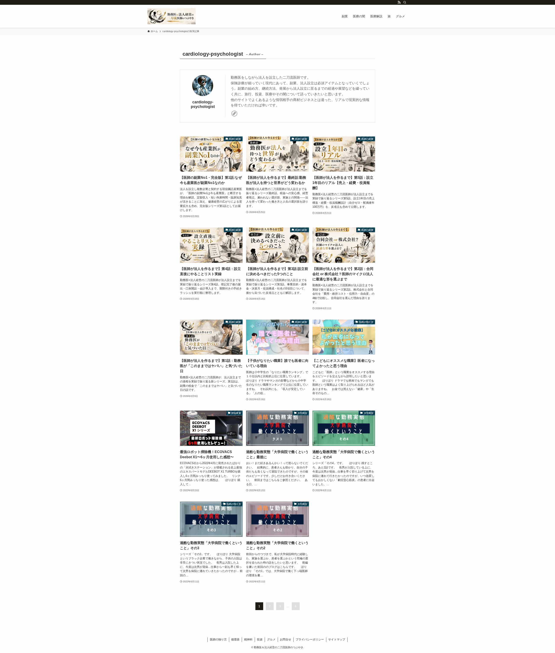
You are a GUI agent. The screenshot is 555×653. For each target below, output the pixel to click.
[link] (234, 113)
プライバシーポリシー (310, 639)
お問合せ (285, 639)
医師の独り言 (218, 639)
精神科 (248, 639)
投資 (260, 639)
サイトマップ (336, 639)
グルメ (271, 639)
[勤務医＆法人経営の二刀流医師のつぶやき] (171, 16)
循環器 (235, 639)
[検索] (405, 2)
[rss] (399, 2)
